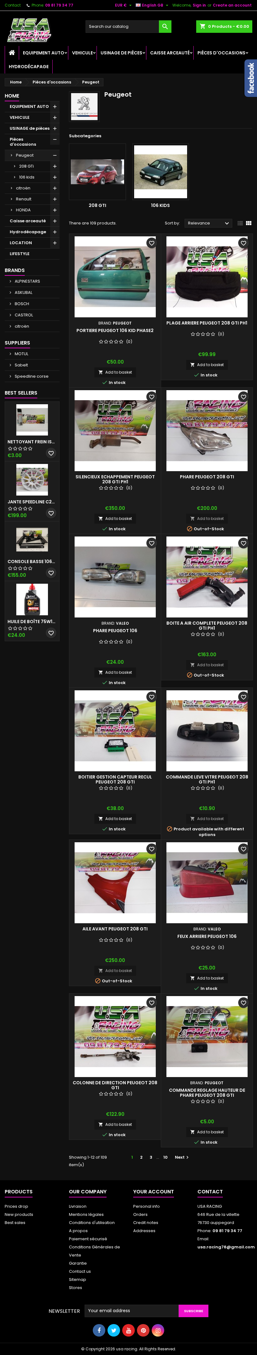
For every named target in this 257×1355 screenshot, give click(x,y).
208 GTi (26, 166)
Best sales (15, 1223)
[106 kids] (160, 172)
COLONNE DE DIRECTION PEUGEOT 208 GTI (115, 1085)
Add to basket (115, 372)
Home (12, 95)
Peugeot (25, 155)
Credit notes (145, 1223)
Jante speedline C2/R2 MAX (32, 501)
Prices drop (16, 1206)
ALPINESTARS (27, 281)
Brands (15, 270)
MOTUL (21, 354)
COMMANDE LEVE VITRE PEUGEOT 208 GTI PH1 (207, 779)
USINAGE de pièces (121, 53)
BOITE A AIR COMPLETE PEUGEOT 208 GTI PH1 (206, 625)
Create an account (232, 5)
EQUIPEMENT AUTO (43, 53)
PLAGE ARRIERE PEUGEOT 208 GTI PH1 (206, 323)
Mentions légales (86, 1214)
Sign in (199, 5)
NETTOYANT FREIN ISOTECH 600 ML (32, 441)
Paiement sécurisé (88, 1239)
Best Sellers (21, 392)
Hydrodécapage (29, 66)
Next (182, 1157)
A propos (78, 1231)
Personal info (146, 1206)
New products (19, 1214)
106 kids (26, 177)
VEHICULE (82, 53)
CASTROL (23, 315)
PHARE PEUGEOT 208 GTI (207, 477)
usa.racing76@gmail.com (226, 1247)
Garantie (78, 1263)
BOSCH (21, 304)
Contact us (80, 1271)
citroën (23, 188)
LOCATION (21, 243)
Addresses (144, 1231)
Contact (13, 5)
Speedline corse (31, 376)
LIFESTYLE (19, 254)
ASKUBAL (23, 292)
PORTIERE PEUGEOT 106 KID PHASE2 (115, 330)
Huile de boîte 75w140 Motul (32, 621)
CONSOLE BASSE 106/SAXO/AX (32, 561)
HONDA (23, 210)
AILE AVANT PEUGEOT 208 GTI (115, 929)
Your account (153, 1191)
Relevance (209, 223)
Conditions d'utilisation (92, 1223)
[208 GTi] (97, 172)
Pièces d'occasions (221, 53)
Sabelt (21, 365)
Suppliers (17, 342)
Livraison (78, 1206)
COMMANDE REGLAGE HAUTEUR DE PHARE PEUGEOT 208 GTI (207, 1092)
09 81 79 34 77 (59, 5)
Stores (75, 1288)
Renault (23, 199)
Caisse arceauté (170, 53)
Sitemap (77, 1279)
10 (165, 1157)
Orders (140, 1214)
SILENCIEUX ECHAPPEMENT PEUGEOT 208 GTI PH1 (115, 479)
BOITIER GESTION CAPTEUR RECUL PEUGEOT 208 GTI (115, 779)
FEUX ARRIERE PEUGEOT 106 (207, 936)
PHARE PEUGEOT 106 (115, 630)
